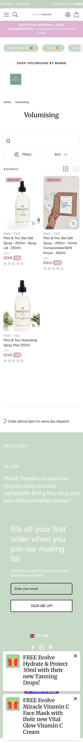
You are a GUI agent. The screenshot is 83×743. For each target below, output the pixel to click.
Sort (57, 154)
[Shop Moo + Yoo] (15, 79)
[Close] (75, 655)
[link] (41, 671)
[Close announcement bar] (78, 3)
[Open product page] (22, 305)
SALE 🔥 (53, 48)
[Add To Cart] (34, 325)
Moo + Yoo (12, 233)
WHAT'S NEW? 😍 (21, 48)
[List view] (76, 168)
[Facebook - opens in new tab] (32, 647)
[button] (7, 14)
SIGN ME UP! (41, 606)
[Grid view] (65, 168)
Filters (26, 154)
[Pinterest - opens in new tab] (50, 647)
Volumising (22, 102)
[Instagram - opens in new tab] (41, 647)
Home (7, 102)
